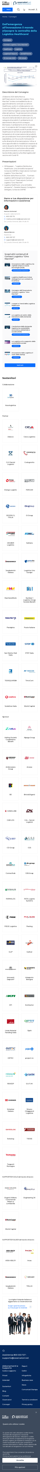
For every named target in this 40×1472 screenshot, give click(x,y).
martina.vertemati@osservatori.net (18, 219)
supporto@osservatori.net (15, 240)
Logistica (18, 49)
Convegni (13, 17)
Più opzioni (20, 1467)
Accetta (20, 1460)
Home (4, 17)
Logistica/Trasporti (10, 54)
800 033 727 (10, 237)
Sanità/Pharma (26, 54)
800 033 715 (10, 216)
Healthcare (8, 49)
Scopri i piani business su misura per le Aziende (17, 1307)
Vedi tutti (20, 365)
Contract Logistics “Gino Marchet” (16, 45)
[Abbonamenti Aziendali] (30, 1306)
